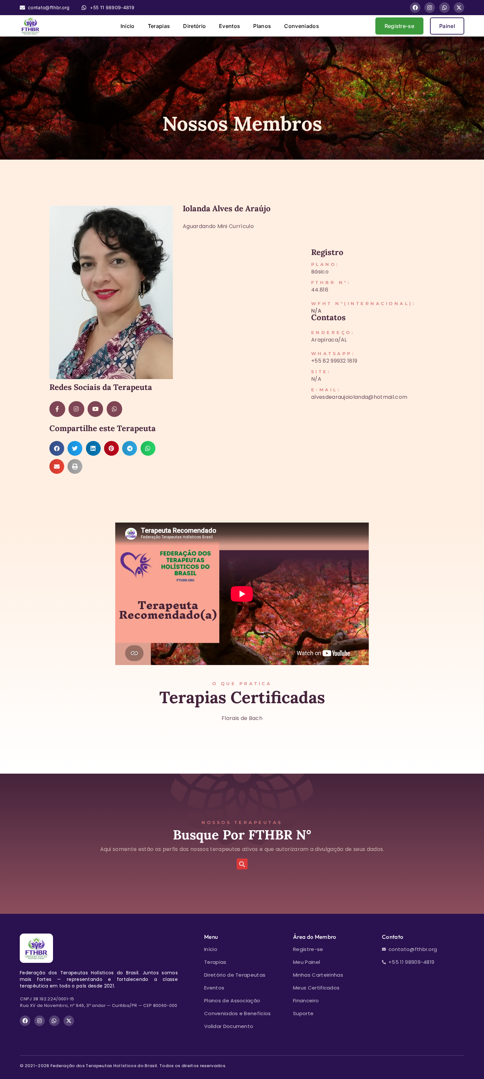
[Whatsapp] (444, 7)
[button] (56, 448)
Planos (262, 26)
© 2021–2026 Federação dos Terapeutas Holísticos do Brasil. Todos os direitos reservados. (123, 1066)
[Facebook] (415, 7)
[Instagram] (429, 7)
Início (128, 26)
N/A (316, 311)
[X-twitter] (459, 7)
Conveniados (301, 26)
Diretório (194, 26)
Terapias (159, 26)
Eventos (229, 26)
